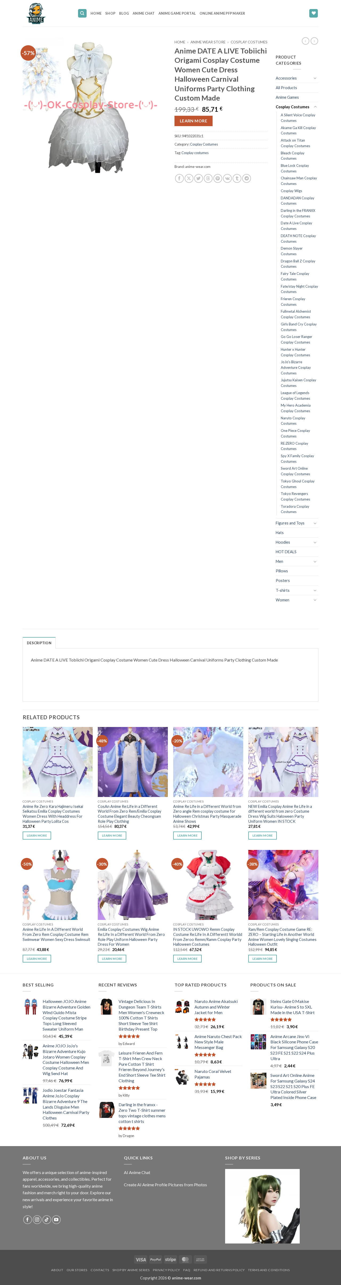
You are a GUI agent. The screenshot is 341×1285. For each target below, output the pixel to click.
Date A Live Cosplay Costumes (296, 226)
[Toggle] (315, 78)
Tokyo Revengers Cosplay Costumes (295, 496)
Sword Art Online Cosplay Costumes (295, 471)
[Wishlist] (313, 13)
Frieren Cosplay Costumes (293, 302)
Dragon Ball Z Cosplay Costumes (298, 264)
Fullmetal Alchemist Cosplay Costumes (296, 314)
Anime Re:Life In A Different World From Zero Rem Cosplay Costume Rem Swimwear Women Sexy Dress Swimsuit (56, 934)
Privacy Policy (166, 1270)
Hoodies (283, 542)
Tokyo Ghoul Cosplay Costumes (298, 484)
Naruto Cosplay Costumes (293, 421)
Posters (283, 580)
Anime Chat (144, 13)
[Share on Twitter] (198, 178)
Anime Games (287, 97)
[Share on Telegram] (246, 178)
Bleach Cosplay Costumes (293, 156)
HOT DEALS (286, 551)
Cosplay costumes (195, 153)
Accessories (286, 78)
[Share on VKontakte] (227, 178)
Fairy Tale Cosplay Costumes (295, 276)
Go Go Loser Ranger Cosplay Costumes (296, 339)
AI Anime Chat (137, 1172)
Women (282, 600)
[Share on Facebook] (179, 178)
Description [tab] (39, 643)
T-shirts (283, 590)
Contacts (100, 1270)
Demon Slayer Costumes (292, 251)
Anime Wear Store (207, 42)
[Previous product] (314, 41)
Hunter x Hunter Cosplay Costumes (295, 352)
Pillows (282, 571)
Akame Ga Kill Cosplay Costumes (298, 130)
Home (96, 13)
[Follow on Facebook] (27, 1219)
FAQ (186, 1270)
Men (279, 561)
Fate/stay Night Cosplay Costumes (299, 289)
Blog (124, 13)
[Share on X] (189, 178)
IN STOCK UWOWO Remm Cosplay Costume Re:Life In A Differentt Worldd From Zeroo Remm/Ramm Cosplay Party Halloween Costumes (207, 937)
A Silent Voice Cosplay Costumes (298, 118)
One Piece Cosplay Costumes (295, 433)
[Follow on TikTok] (46, 1219)
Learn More (194, 120)
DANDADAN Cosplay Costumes (297, 201)
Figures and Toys (290, 523)
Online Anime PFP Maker (222, 13)
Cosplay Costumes (249, 42)
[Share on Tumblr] (237, 178)
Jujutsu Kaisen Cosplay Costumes (298, 383)
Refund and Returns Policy (219, 1270)
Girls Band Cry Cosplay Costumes (299, 327)
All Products (286, 87)
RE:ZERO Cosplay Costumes (294, 446)
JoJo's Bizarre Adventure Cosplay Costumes (296, 367)
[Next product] (305, 41)
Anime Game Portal (177, 13)
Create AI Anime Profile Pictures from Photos (165, 1184)
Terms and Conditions (269, 1270)
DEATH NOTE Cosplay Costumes (298, 238)
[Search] (82, 13)
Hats (280, 532)
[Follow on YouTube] (56, 1219)
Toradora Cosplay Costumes (295, 509)
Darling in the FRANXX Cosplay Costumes (298, 213)
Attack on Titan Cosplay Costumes (295, 143)
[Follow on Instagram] (37, 1219)
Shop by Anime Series (131, 1270)
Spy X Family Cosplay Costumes (297, 459)
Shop (110, 13)
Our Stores (77, 1270)
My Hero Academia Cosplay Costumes (296, 408)
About (57, 1270)
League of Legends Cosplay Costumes (295, 395)
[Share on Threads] (208, 178)
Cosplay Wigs (291, 191)
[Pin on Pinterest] (217, 178)
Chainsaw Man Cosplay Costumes (299, 181)
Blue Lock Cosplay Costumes (295, 168)
